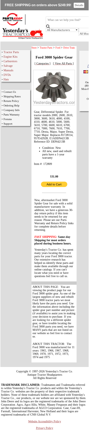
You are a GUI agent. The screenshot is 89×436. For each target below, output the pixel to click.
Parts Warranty (12, 114)
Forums (8, 119)
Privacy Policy (44, 428)
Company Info (12, 110)
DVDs (7, 74)
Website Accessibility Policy (44, 421)
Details (79, 5)
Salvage (8, 65)
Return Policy (11, 100)
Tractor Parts (11, 52)
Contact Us (10, 91)
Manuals (8, 70)
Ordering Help (11, 105)
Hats (6, 79)
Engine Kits (10, 56)
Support (8, 123)
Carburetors (10, 61)
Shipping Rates (12, 96)
